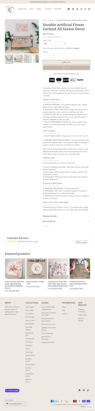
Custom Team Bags (47, 333)
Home (44, 20)
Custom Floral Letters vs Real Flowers (48, 308)
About (64, 307)
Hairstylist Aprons (28, 360)
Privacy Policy (82, 315)
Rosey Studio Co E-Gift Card (35, 283)
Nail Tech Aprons (28, 369)
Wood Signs (29, 352)
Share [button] (47, 226)
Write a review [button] (81, 242)
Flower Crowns (30, 320)
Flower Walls (29, 310)
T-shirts (27, 349)
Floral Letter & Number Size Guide (49, 314)
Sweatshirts (29, 345)
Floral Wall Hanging (28, 328)
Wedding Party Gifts (48, 342)
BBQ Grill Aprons (28, 380)
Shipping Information (82, 310)
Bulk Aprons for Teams (48, 324)
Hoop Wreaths (30, 339)
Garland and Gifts (29, 334)
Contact (64, 314)
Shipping (45, 37)
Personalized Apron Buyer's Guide (48, 319)
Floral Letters (29, 314)
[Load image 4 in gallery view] (37, 58)
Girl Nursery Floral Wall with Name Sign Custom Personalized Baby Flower (58, 284)
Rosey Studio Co (63, 405)
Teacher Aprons (30, 365)
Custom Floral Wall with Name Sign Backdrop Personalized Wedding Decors (14, 285)
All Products (51, 20)
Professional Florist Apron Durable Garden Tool (79, 284)
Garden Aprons (30, 355)
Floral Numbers (30, 317)
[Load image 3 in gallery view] (27, 58)
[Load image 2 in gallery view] (18, 58)
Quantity (45, 52)
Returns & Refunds (81, 319)
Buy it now (66, 68)
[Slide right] (36, 36)
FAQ (63, 310)
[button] (32, 9)
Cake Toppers (29, 307)
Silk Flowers (29, 342)
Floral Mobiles (29, 324)
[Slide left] (7, 36)
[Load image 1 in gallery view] (9, 58)
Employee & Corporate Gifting (49, 329)
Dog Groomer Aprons (29, 375)
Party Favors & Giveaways (46, 338)
